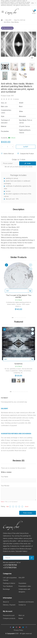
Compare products (9, 618)
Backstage (6, 589)
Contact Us (22, 605)
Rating (3, 506)
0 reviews (16, 99)
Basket (21, 618)
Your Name (4, 476)
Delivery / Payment (9, 605)
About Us (6, 602)
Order (29, 163)
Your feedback (8, 586)
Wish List (21, 615)
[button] (34, 12)
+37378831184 (9, 567)
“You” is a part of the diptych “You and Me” (18, 296)
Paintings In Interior (9, 583)
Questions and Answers (26, 602)
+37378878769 (10, 565)
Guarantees (22, 583)
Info (32, 3)
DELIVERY (4, 408)
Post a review (27, 513)
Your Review (5, 485)
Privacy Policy (18, 630)
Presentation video (25, 586)
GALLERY (8, 20)
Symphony (18, 364)
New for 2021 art (19, 20)
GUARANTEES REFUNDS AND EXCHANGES (16, 433)
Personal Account (8, 615)
